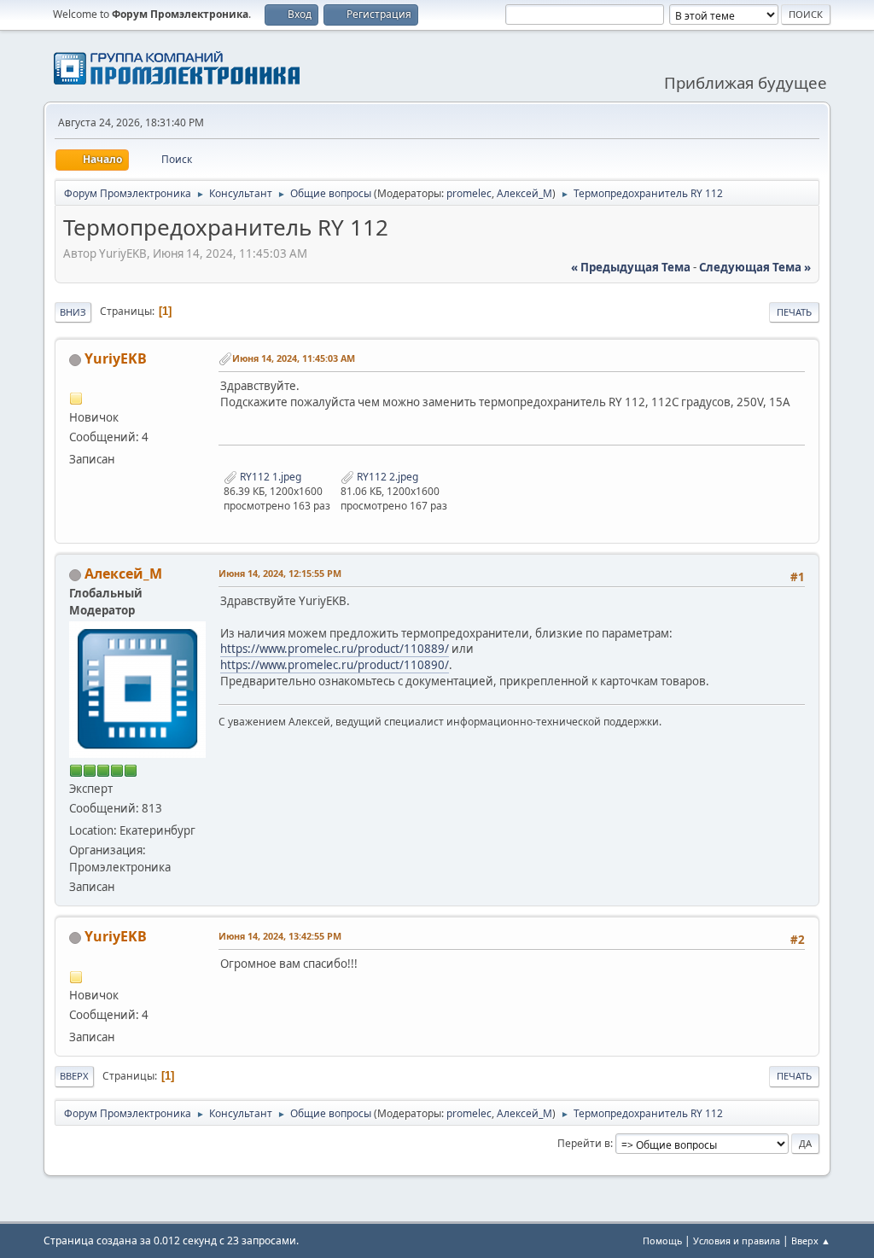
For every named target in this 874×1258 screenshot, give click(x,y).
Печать (794, 312)
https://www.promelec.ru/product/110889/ (334, 648)
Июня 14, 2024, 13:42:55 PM (279, 935)
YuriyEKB (115, 358)
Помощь (662, 1240)
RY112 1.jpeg (269, 476)
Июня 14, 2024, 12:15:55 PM (279, 573)
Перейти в (583, 1143)
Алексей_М (524, 193)
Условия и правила (736, 1240)
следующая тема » (755, 267)
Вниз (73, 312)
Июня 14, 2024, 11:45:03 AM (293, 358)
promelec (469, 193)
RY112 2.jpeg (386, 476)
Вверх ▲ (810, 1240)
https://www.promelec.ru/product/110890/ (334, 665)
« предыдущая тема (630, 267)
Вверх (74, 1075)
